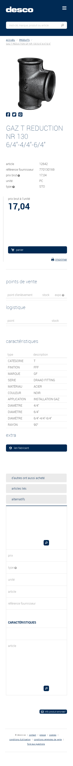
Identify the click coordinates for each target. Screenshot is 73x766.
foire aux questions (36, 743)
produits (24, 40)
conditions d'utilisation (20, 739)
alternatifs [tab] (18, 499)
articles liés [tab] (19, 488)
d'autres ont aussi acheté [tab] (28, 478)
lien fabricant (21, 448)
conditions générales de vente (48, 739)
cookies (52, 734)
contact (32, 734)
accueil (10, 40)
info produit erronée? (55, 711)
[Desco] (22, 7)
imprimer (61, 259)
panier (19, 250)
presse (42, 734)
